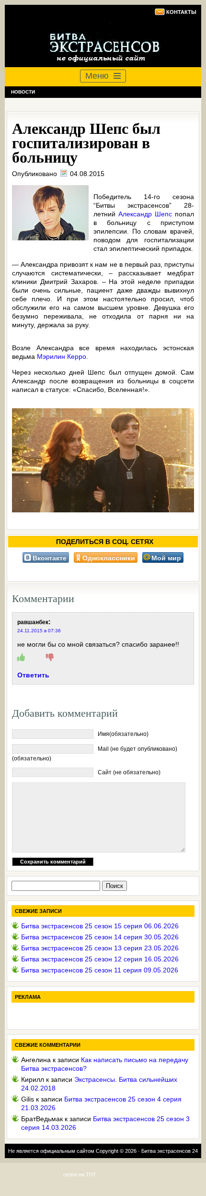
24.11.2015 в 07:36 (39, 630)
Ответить (33, 675)
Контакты (181, 12)
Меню (97, 76)
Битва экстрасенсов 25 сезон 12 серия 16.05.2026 (100, 959)
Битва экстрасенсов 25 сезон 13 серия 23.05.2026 (100, 948)
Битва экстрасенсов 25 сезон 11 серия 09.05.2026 (99, 970)
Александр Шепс (145, 214)
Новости (23, 92)
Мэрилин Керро (61, 356)
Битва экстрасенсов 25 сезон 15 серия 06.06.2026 (100, 926)
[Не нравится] (50, 658)
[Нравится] (21, 658)
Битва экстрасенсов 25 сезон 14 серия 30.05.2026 (100, 937)
